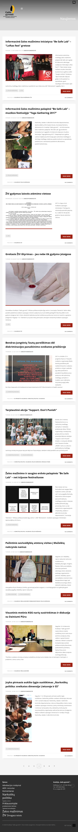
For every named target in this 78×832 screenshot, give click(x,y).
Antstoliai (11, 788)
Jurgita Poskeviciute (29, 50)
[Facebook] (74, 825)
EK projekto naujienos (20, 398)
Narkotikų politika (13, 391)
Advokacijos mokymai (11, 785)
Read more (66, 91)
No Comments (69, 97)
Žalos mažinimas (12, 90)
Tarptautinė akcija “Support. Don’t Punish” (31, 410)
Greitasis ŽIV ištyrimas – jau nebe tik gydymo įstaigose (38, 254)
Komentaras (8, 791)
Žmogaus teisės (46, 461)
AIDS (4, 788)
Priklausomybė (12, 594)
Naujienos (17, 97)
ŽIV (22, 90)
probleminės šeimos (9, 806)
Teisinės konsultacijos (8, 808)
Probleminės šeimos (34, 601)
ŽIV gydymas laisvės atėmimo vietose (28, 193)
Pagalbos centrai (6, 801)
